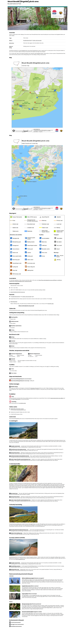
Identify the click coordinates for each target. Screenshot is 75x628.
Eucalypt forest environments (17, 624)
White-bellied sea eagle (28, 578)
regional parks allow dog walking (56, 398)
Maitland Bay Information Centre (17, 408)
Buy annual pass (22, 305)
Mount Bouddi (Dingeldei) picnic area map (22, 380)
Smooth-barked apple (27, 611)
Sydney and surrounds (37, 40)
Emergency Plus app (35, 388)
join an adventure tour (20, 559)
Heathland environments (16, 626)
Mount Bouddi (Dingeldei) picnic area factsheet (21, 378)
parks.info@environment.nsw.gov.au (18, 292)
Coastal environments (16, 622)
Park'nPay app (50, 303)
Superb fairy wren (26, 586)
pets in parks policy (16, 399)
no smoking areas (22, 403)
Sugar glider (25, 593)
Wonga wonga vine (27, 604)
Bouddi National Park (27, 40)
